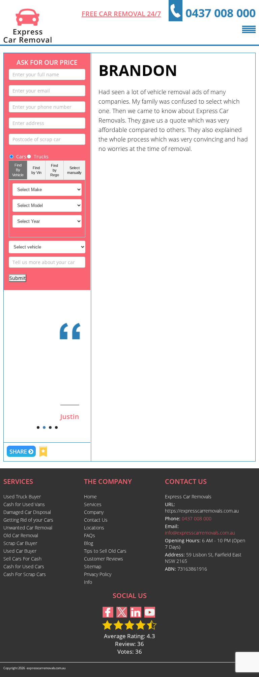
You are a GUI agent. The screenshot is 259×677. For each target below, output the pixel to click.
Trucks (41, 156)
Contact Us (96, 520)
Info (88, 582)
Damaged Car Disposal (27, 512)
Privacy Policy (97, 574)
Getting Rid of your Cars (28, 520)
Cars (21, 156)
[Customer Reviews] (47, 352)
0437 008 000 (220, 13)
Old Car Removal (20, 535)
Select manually (74, 170)
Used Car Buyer (19, 551)
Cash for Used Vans (24, 504)
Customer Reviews (103, 558)
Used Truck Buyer (22, 496)
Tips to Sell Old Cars (105, 551)
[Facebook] (108, 615)
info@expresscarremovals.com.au (200, 532)
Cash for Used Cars (23, 566)
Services (93, 504)
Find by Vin (36, 170)
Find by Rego (54, 170)
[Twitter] (121, 615)
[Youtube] (149, 615)
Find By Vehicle (18, 170)
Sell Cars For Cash (22, 558)
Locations (94, 527)
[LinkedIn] (135, 615)
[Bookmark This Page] (43, 452)
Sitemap (92, 566)
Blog (88, 543)
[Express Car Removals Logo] (27, 41)
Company (94, 512)
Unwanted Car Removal (27, 527)
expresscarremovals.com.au (46, 668)
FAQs (89, 535)
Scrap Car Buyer (20, 543)
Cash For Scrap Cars (24, 574)
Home (90, 496)
